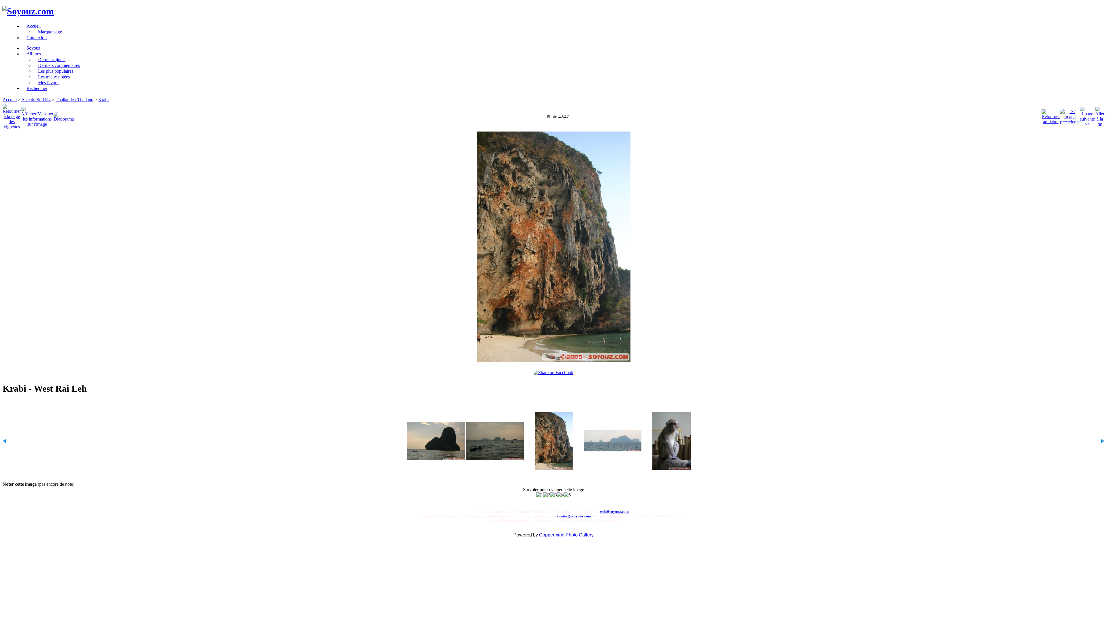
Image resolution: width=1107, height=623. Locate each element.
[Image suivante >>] (1087, 115)
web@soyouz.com (614, 511)
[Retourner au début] (1051, 115)
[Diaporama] (64, 115)
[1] (539, 495)
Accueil (10, 99)
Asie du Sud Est (36, 99)
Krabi (103, 99)
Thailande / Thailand (74, 99)
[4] (560, 495)
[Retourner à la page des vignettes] (12, 115)
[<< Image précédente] (1070, 115)
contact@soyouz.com (574, 516)
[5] (567, 495)
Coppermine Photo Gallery (566, 534)
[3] (553, 495)
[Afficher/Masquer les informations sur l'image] (37, 115)
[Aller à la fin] (1099, 115)
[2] (546, 495)
